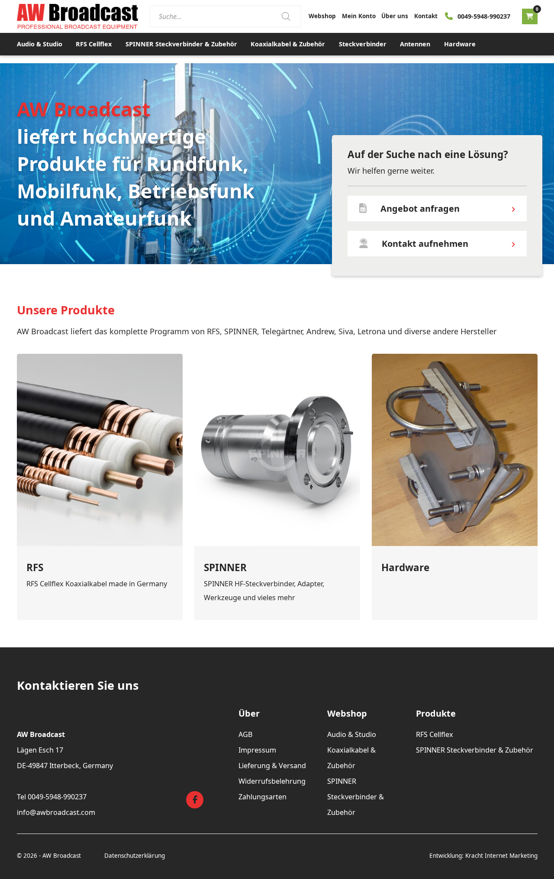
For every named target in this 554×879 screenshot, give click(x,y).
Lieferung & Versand (272, 765)
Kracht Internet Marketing (501, 856)
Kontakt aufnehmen (425, 243)
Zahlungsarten (262, 796)
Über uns (394, 16)
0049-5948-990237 (483, 16)
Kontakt (426, 16)
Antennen (415, 44)
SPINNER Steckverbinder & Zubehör (181, 44)
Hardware (460, 44)
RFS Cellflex (94, 44)
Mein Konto (359, 16)
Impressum (257, 750)
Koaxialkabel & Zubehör (288, 44)
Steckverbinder (363, 44)
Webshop (322, 16)
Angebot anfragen (420, 208)
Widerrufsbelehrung (272, 781)
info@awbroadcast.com (56, 812)
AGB (245, 734)
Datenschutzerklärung (134, 856)
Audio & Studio (39, 44)
